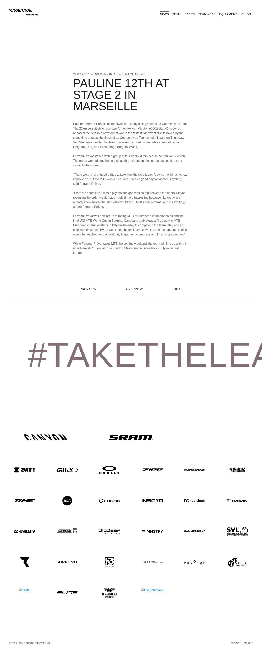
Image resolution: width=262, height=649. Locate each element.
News (119, 74)
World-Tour (101, 74)
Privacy (236, 643)
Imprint (248, 643)
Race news (135, 74)
